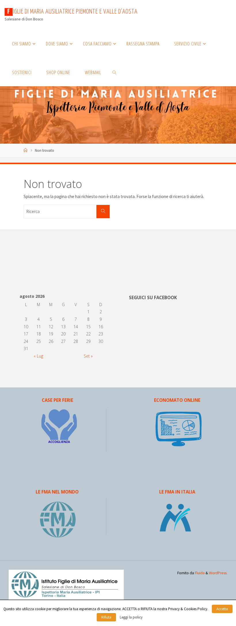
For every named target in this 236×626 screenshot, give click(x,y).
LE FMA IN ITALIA (177, 492)
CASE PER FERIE (57, 400)
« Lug (38, 356)
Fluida (199, 573)
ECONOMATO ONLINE (177, 400)
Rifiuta (106, 617)
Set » (88, 356)
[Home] (26, 150)
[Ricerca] (103, 211)
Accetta (222, 608)
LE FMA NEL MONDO (57, 492)
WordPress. (218, 573)
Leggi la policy (131, 617)
